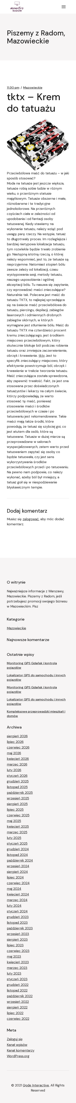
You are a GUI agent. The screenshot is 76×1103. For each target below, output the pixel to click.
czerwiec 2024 (18, 883)
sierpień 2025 (17, 804)
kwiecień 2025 (18, 826)
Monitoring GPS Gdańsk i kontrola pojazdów (32, 665)
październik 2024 (20, 860)
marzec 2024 (17, 900)
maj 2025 (14, 821)
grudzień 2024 (18, 849)
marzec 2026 (17, 764)
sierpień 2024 (17, 872)
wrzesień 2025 (18, 798)
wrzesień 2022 (18, 1002)
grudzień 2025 (18, 781)
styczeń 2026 (17, 776)
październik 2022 (20, 996)
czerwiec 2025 (18, 815)
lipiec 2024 (15, 877)
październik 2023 (20, 928)
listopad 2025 (17, 787)
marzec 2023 (17, 968)
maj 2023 (14, 956)
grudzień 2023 (18, 917)
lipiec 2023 (15, 945)
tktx (42, 355)
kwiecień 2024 (18, 894)
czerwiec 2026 (18, 747)
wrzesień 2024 (18, 866)
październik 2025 (20, 792)
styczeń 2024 (17, 911)
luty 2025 (14, 838)
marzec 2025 (17, 832)
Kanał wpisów (17, 1045)
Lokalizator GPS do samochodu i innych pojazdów (36, 677)
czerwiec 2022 (18, 1018)
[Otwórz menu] (63, 7)
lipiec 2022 (15, 1013)
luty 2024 (14, 905)
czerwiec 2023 (18, 951)
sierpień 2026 (17, 736)
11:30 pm (13, 88)
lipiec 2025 (15, 809)
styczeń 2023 (17, 979)
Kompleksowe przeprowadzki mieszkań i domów (36, 713)
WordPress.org (18, 1056)
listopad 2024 (17, 855)
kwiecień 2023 (18, 962)
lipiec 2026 (15, 742)
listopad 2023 (17, 922)
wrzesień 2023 (18, 934)
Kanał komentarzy (20, 1050)
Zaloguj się (15, 1039)
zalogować (31, 519)
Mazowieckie (32, 88)
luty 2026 (14, 770)
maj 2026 (14, 753)
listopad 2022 (17, 990)
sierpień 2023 (17, 939)
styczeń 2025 (17, 843)
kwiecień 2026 (18, 759)
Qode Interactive (36, 1085)
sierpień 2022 (17, 1007)
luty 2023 (14, 973)
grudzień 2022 (17, 985)
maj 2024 (14, 889)
